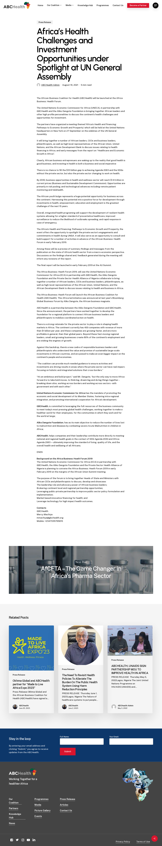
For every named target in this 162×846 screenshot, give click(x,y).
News (12, 823)
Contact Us (66, 810)
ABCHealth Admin (50, 85)
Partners (13, 808)
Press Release (45, 22)
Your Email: (114, 737)
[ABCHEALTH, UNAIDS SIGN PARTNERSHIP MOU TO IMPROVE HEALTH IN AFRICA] (130, 669)
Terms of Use (143, 841)
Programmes (41, 799)
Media (37, 804)
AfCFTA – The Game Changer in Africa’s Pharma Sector (81, 570)
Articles (64, 804)
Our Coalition (13, 801)
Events (38, 816)
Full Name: (64, 737)
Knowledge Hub (15, 816)
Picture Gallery (42, 810)
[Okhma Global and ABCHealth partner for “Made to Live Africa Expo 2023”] (31, 669)
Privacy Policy (123, 841)
